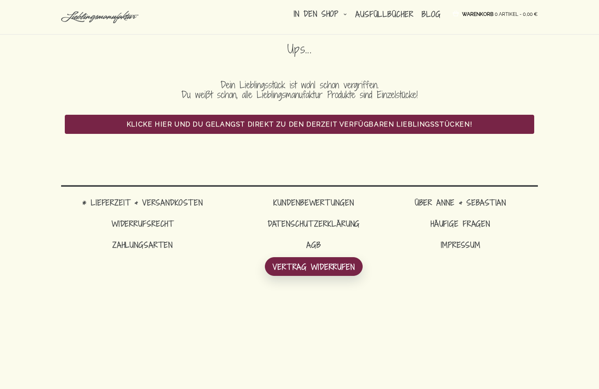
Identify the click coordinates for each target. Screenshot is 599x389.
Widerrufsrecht (143, 223)
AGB (313, 244)
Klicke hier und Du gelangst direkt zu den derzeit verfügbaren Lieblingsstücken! (299, 124)
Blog (431, 14)
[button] (500, 13)
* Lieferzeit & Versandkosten (142, 202)
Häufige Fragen (460, 223)
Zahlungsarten (142, 244)
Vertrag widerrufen (314, 266)
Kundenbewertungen (313, 202)
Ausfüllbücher (384, 14)
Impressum (460, 244)
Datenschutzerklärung (314, 223)
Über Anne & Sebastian (460, 202)
